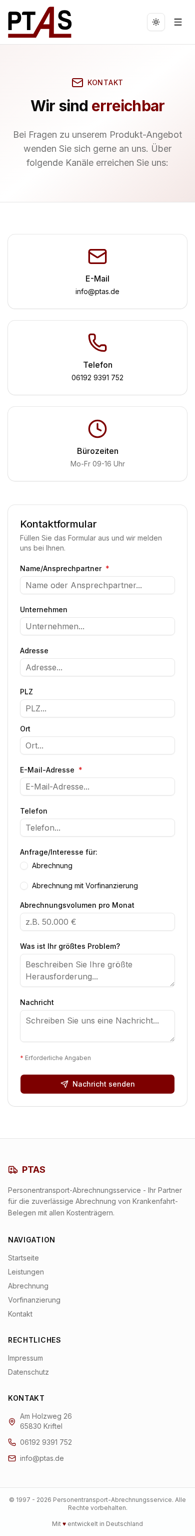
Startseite (23, 1257)
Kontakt (20, 1314)
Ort (25, 728)
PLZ (26, 691)
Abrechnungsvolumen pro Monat (77, 905)
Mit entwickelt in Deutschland (97, 1523)
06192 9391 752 (98, 377)
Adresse (34, 650)
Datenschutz (28, 1372)
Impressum (25, 1358)
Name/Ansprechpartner (65, 568)
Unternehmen (44, 609)
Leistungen (26, 1271)
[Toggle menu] (178, 22)
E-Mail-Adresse (51, 770)
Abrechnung (52, 865)
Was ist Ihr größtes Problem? (70, 946)
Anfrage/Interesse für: (59, 852)
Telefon (34, 811)
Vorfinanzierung (34, 1300)
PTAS (34, 1169)
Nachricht (37, 1002)
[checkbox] (24, 866)
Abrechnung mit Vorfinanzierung (85, 885)
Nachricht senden (103, 1084)
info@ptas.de (98, 291)
